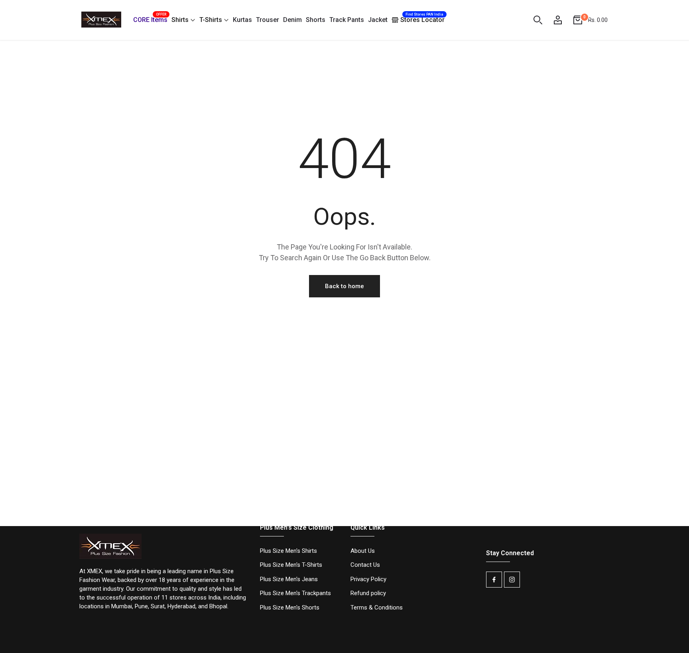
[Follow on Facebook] (494, 580)
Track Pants (346, 20)
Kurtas (242, 20)
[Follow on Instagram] (512, 580)
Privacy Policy (368, 579)
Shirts (180, 20)
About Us (362, 550)
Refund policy (368, 593)
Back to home (344, 286)
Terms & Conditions (376, 607)
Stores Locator (422, 18)
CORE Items (150, 19)
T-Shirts (210, 20)
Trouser (267, 20)
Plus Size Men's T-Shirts (291, 564)
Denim (292, 20)
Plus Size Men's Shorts (289, 607)
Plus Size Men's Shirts (288, 550)
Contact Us (365, 564)
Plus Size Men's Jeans (289, 579)
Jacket (378, 20)
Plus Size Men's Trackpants (295, 593)
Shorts (315, 20)
